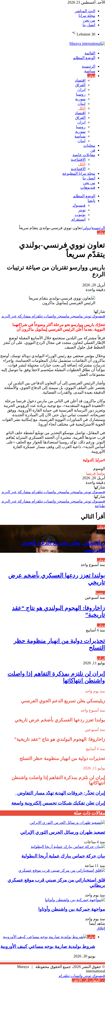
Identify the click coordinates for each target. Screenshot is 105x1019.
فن (92, 150)
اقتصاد (80, 80)
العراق (80, 85)
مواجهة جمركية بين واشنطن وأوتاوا (71, 909)
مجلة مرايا (87, 15)
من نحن (89, 20)
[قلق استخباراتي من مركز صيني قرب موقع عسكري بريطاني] (61, 870)
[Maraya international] (87, 43)
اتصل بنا (89, 25)
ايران (81, 90)
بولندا (101, 473)
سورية (80, 99)
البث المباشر (85, 11)
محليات (89, 145)
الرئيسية (88, 66)
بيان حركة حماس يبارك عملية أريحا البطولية (63, 855)
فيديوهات (87, 187)
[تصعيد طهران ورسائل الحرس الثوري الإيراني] (67, 822)
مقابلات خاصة (84, 155)
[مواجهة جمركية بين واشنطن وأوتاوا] (75, 900)
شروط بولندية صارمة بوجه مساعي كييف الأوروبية (47, 946)
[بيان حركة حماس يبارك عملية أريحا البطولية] (68, 846)
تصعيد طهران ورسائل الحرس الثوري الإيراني (62, 832)
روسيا (80, 94)
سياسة (89, 71)
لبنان (81, 103)
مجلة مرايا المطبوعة (78, 173)
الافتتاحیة (78, 159)
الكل (81, 108)
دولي (91, 76)
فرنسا (91, 473)
